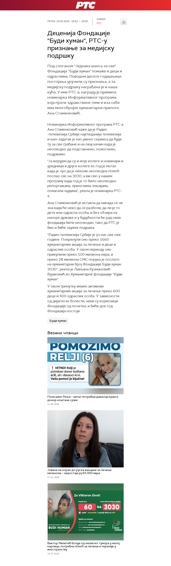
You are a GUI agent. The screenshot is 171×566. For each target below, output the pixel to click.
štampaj (124, 22)
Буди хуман (58, 321)
